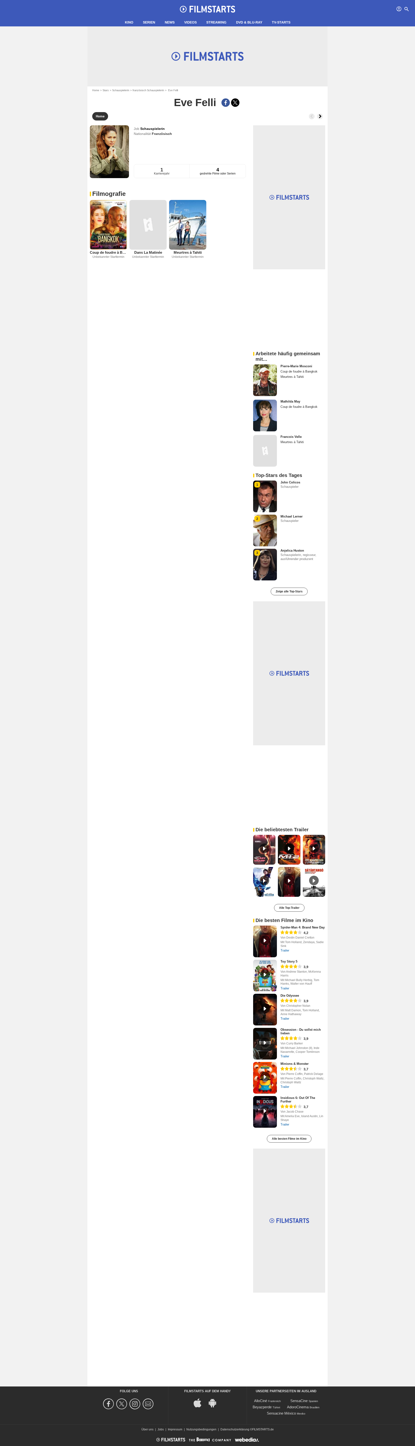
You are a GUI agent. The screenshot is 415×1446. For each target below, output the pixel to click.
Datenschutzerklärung (234, 1429)
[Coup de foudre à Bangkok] (108, 225)
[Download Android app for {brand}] (215, 1403)
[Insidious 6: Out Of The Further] (265, 1112)
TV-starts (281, 22)
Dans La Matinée (148, 252)
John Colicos (290, 482)
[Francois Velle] (265, 451)
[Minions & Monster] (265, 1078)
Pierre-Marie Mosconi (296, 366)
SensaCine (299, 1401)
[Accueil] (207, 9)
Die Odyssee (290, 995)
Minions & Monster (295, 1064)
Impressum (175, 1429)
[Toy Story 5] (265, 975)
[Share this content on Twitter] (235, 102)
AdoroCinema (298, 1407)
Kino (129, 22)
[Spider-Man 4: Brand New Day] (265, 941)
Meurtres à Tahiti (188, 252)
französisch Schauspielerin (148, 90)
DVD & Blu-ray (249, 22)
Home (95, 90)
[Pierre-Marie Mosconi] (265, 380)
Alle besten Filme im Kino (289, 1138)
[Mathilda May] (265, 415)
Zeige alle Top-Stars (289, 591)
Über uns (147, 1429)
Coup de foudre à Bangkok (108, 252)
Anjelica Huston (292, 550)
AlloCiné (260, 1401)
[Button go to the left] (312, 116)
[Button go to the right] (320, 116)
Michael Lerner (292, 516)
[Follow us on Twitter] (122, 1403)
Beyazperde (262, 1407)
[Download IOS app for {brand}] (200, 1403)
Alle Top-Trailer (289, 908)
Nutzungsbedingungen (201, 1429)
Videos (190, 22)
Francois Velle (291, 437)
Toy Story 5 (289, 961)
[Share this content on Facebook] (225, 102)
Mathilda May (290, 401)
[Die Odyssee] (265, 1009)
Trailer (285, 950)
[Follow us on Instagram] (135, 1403)
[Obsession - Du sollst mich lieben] (265, 1044)
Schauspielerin (120, 90)
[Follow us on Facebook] (109, 1403)
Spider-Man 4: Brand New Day (303, 927)
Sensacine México (281, 1413)
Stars (106, 90)
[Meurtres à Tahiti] (187, 225)
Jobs (161, 1429)
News (170, 22)
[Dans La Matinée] (148, 225)
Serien (149, 22)
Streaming (216, 22)
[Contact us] (149, 1403)
